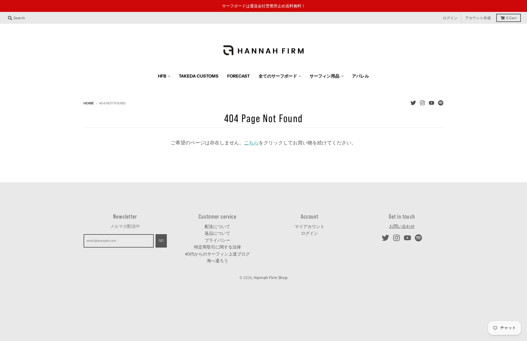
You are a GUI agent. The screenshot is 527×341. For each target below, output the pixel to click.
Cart (511, 18)
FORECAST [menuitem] (238, 76)
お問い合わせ (402, 226)
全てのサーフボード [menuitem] (278, 76)
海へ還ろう (217, 260)
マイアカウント (309, 226)
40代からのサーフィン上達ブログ (217, 254)
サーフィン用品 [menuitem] (324, 76)
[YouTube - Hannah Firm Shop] (431, 103)
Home (89, 103)
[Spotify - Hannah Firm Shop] (440, 103)
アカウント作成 (478, 18)
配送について (217, 226)
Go (161, 240)
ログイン (450, 18)
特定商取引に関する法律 (217, 247)
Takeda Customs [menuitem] (198, 76)
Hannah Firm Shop (271, 278)
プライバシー (217, 240)
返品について (217, 233)
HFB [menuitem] (162, 76)
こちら (251, 143)
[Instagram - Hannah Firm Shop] (422, 103)
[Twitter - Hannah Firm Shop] (413, 103)
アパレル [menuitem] (360, 76)
